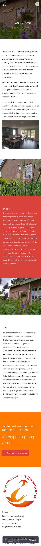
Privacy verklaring (11, 543)
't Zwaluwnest (23, 28)
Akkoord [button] (32, 540)
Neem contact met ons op (15, 453)
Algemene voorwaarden (27, 543)
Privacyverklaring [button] (12, 541)
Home (14, 28)
